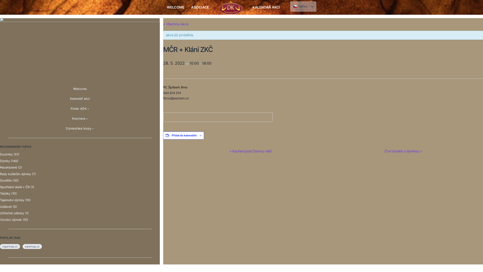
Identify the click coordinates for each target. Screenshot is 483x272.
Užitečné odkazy (12, 213)
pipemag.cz (32, 246)
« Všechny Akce (175, 24)
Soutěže (6, 180)
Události (6, 207)
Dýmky (5, 161)
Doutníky (6, 154)
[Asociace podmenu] (87, 119)
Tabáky (5, 193)
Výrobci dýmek (11, 220)
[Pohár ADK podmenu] (88, 109)
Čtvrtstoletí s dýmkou (403, 151)
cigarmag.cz (10, 246)
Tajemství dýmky (12, 200)
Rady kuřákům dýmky (15, 174)
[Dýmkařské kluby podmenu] (93, 129)
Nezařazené (8, 167)
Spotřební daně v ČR (15, 187)
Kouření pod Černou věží (251, 151)
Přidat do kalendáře (184, 135)
